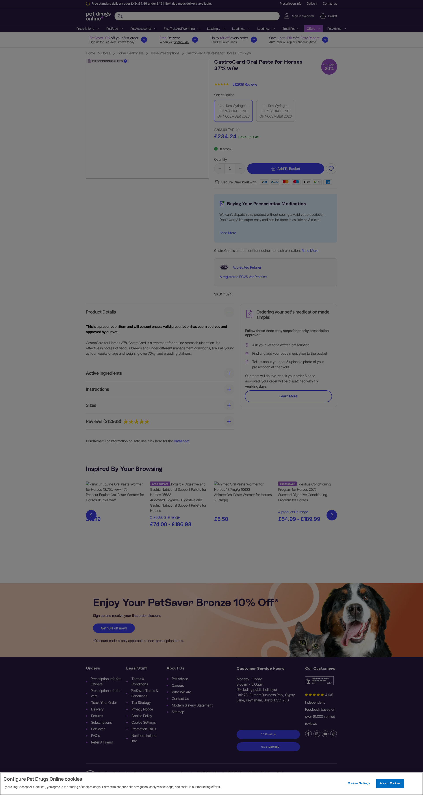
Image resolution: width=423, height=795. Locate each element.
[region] (211, 783)
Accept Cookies (390, 783)
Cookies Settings (359, 783)
